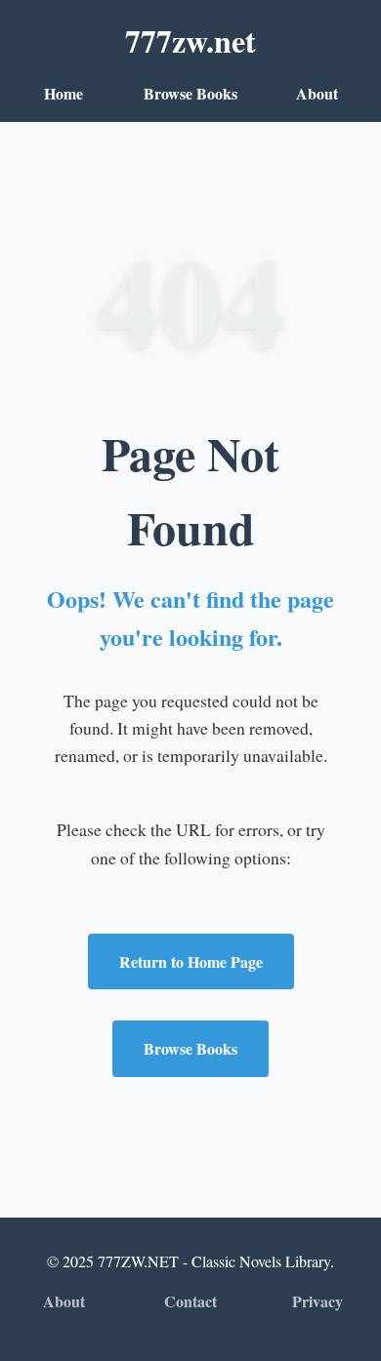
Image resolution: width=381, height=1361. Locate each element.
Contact (190, 1301)
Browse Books (190, 93)
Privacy (317, 1301)
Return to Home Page (191, 961)
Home (63, 93)
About (317, 93)
